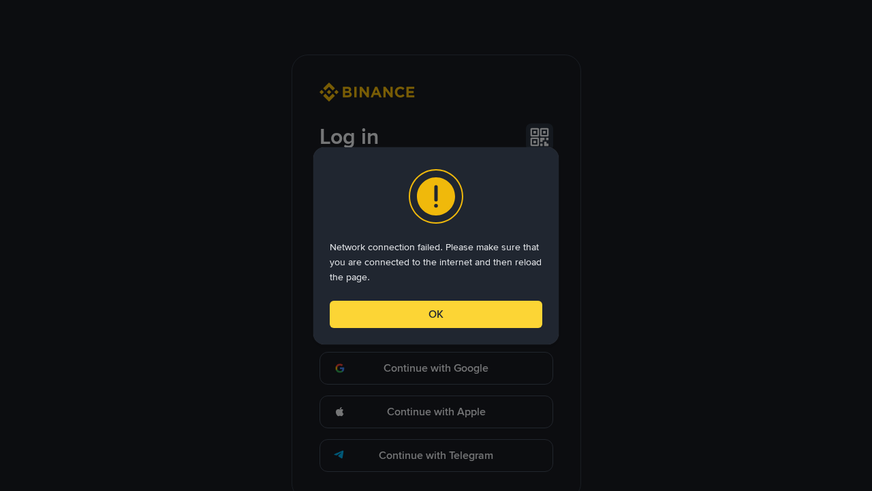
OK (436, 314)
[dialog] (436, 245)
